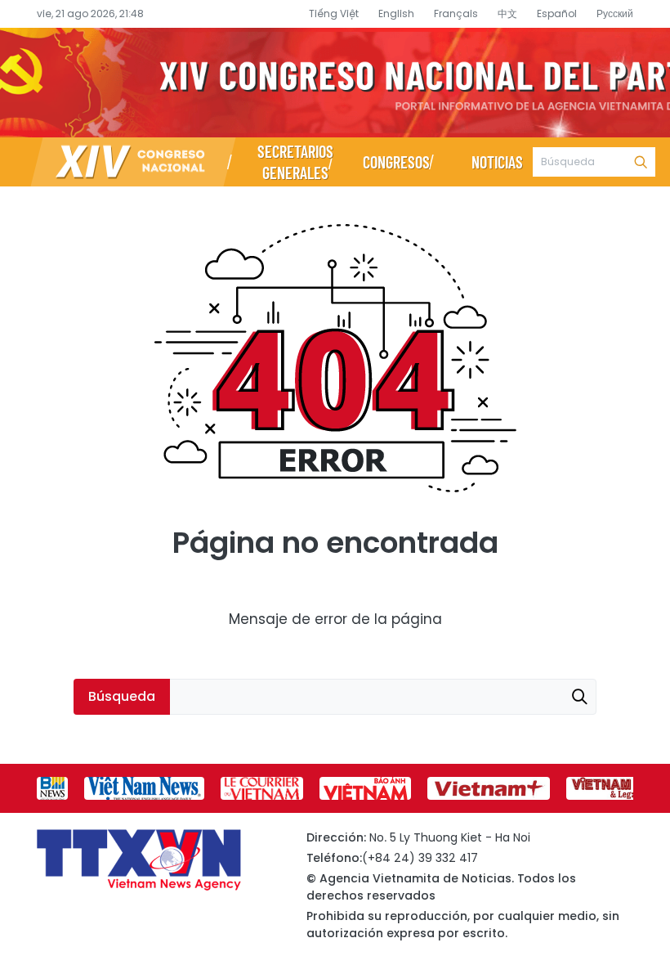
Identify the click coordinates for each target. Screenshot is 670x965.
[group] (52, 788)
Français (456, 13)
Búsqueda (640, 162)
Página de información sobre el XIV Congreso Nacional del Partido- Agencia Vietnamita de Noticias (335, 82)
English (396, 13)
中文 (507, 13)
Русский (614, 13)
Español (557, 13)
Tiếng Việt (334, 13)
